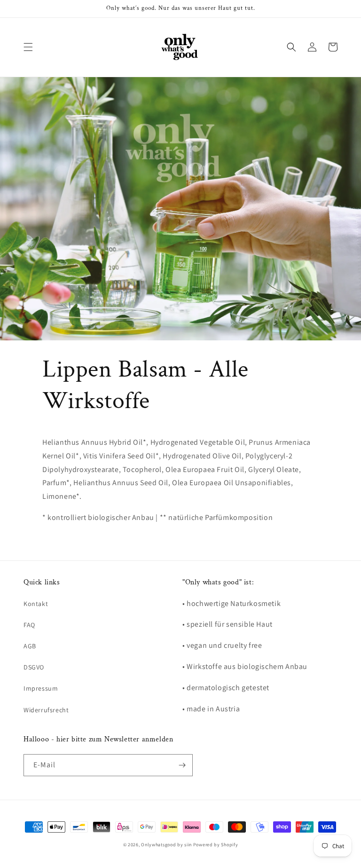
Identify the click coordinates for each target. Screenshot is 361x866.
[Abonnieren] (182, 765)
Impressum (41, 688)
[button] (28, 47)
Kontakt (36, 603)
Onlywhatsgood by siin (166, 845)
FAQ (29, 625)
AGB (30, 646)
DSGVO (34, 667)
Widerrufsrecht (46, 710)
